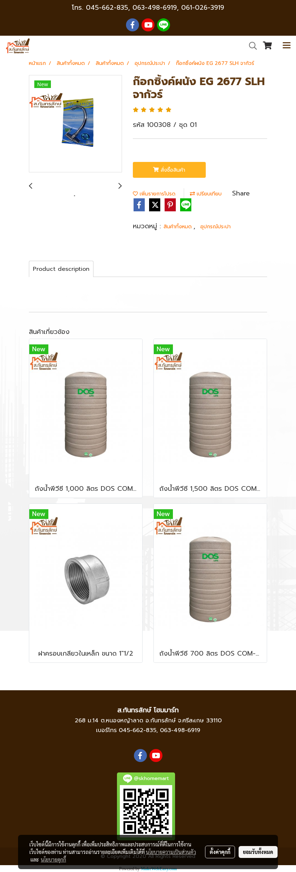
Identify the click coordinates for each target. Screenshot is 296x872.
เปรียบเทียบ (208, 194)
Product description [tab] (61, 269)
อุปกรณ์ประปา (215, 226)
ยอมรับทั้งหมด (258, 852)
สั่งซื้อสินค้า (172, 170)
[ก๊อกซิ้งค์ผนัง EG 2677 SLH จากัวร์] (75, 124)
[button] (250, 46)
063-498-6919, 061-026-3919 (178, 8)
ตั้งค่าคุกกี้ (220, 852)
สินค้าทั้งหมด (178, 226)
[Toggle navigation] (287, 46)
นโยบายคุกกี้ (53, 859)
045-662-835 (107, 8)
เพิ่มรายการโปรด (156, 194)
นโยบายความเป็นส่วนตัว (171, 852)
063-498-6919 (180, 730)
